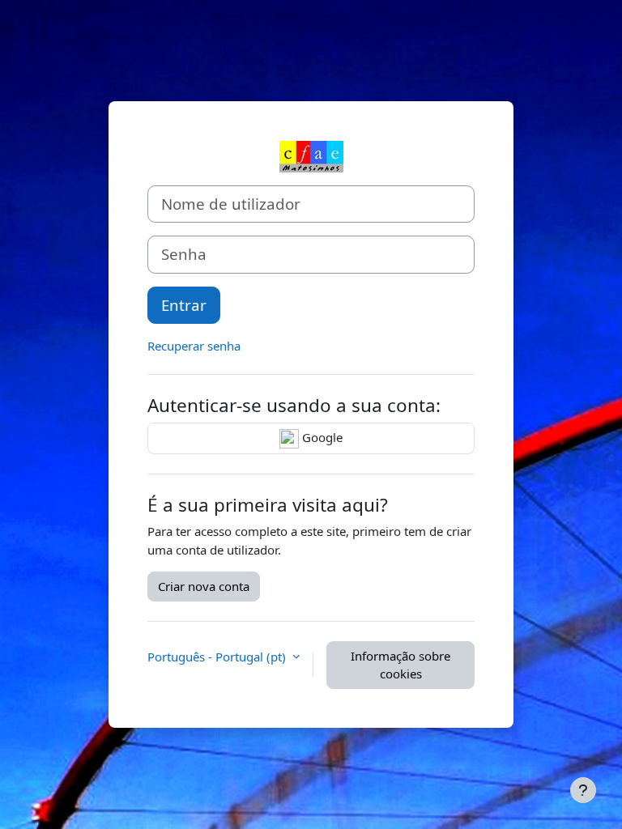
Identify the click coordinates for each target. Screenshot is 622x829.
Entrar (184, 305)
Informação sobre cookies (400, 665)
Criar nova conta (203, 586)
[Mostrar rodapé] (583, 790)
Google (321, 437)
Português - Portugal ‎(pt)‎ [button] (218, 656)
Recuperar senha (194, 346)
